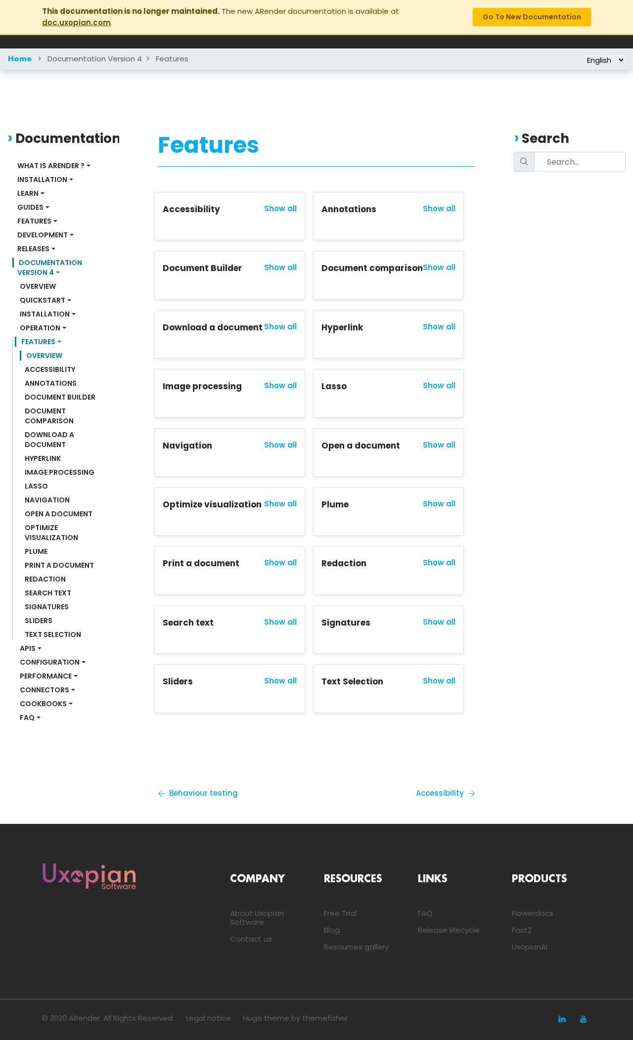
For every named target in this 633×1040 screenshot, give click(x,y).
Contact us (251, 939)
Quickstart (42, 300)
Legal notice (208, 1018)
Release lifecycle (449, 930)
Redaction (45, 579)
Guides (30, 207)
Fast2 (522, 930)
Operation (40, 328)
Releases (33, 249)
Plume (36, 551)
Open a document (58, 514)
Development (42, 235)
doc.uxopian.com (76, 22)
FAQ (27, 718)
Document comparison (49, 416)
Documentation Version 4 (94, 58)
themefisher (325, 1018)
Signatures (47, 607)
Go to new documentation (532, 17)
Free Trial (340, 913)
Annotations (51, 383)
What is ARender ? (51, 166)
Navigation (47, 500)
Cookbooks (43, 704)
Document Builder (60, 397)
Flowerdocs (532, 913)
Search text (48, 593)
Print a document (59, 565)
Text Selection (53, 634)
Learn (28, 193)
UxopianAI (529, 947)
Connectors (44, 690)
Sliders (38, 621)
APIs (28, 648)
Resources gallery (356, 947)
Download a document (50, 440)
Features (172, 58)
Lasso (36, 486)
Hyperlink (43, 458)
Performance (46, 676)
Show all (280, 208)
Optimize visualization (51, 533)
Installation (42, 179)
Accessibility (50, 369)
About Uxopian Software (257, 917)
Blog (332, 930)
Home (20, 59)
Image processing (59, 472)
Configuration (50, 662)
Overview (38, 286)
